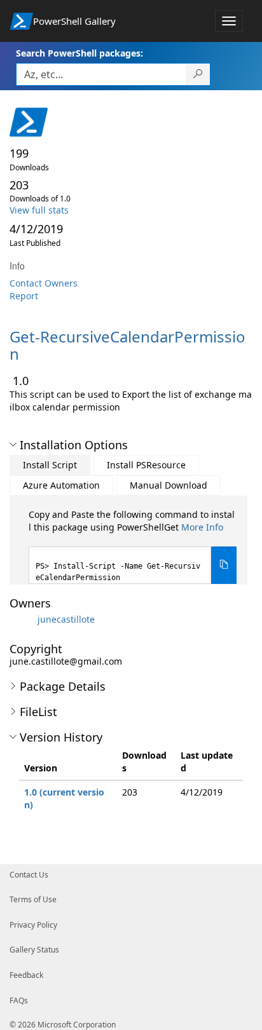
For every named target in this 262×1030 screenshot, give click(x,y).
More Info (202, 527)
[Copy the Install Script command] (224, 565)
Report (24, 296)
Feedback (26, 975)
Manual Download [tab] (168, 485)
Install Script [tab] (50, 465)
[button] (13, 445)
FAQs (19, 1000)
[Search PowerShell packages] (198, 74)
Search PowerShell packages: (79, 53)
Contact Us (29, 874)
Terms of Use (33, 899)
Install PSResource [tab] (146, 465)
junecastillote (66, 619)
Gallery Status (34, 949)
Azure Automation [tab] (61, 485)
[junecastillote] (22, 619)
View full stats (39, 210)
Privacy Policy (33, 924)
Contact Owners (44, 283)
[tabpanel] (133, 546)
